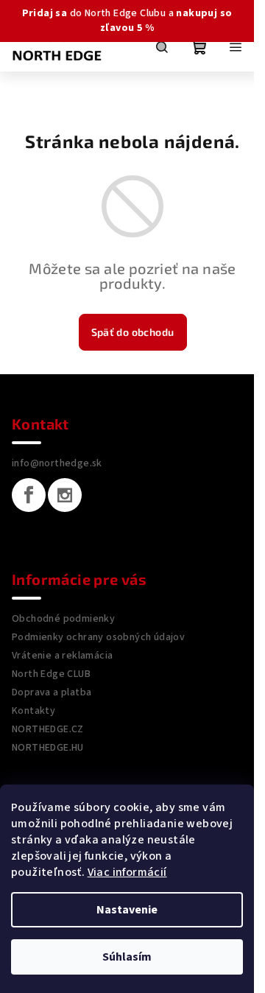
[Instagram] (65, 495)
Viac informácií (127, 872)
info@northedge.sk (57, 463)
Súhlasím (127, 957)
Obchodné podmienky (63, 618)
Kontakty (33, 710)
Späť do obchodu (132, 332)
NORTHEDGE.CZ (48, 729)
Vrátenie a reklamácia (62, 655)
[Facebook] (29, 495)
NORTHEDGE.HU (48, 747)
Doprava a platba (51, 692)
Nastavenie (127, 910)
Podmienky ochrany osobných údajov (98, 637)
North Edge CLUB (51, 674)
